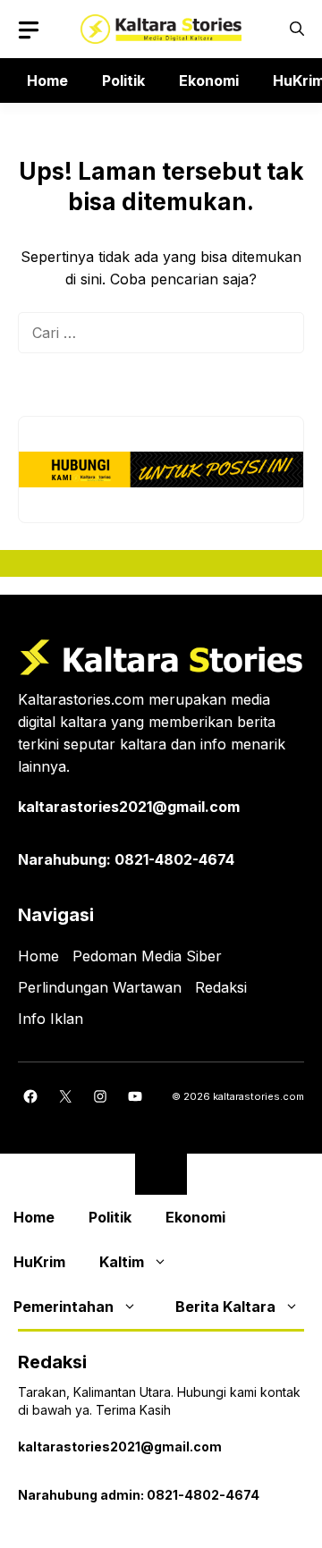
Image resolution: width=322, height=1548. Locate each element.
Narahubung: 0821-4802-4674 (126, 859)
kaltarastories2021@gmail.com (129, 807)
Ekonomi (209, 80)
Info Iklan (50, 1019)
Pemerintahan (63, 1306)
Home (47, 80)
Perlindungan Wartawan (100, 987)
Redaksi (221, 987)
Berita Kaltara (225, 1306)
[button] (297, 29)
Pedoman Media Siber (147, 956)
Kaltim (121, 1262)
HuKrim (39, 1262)
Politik (123, 80)
